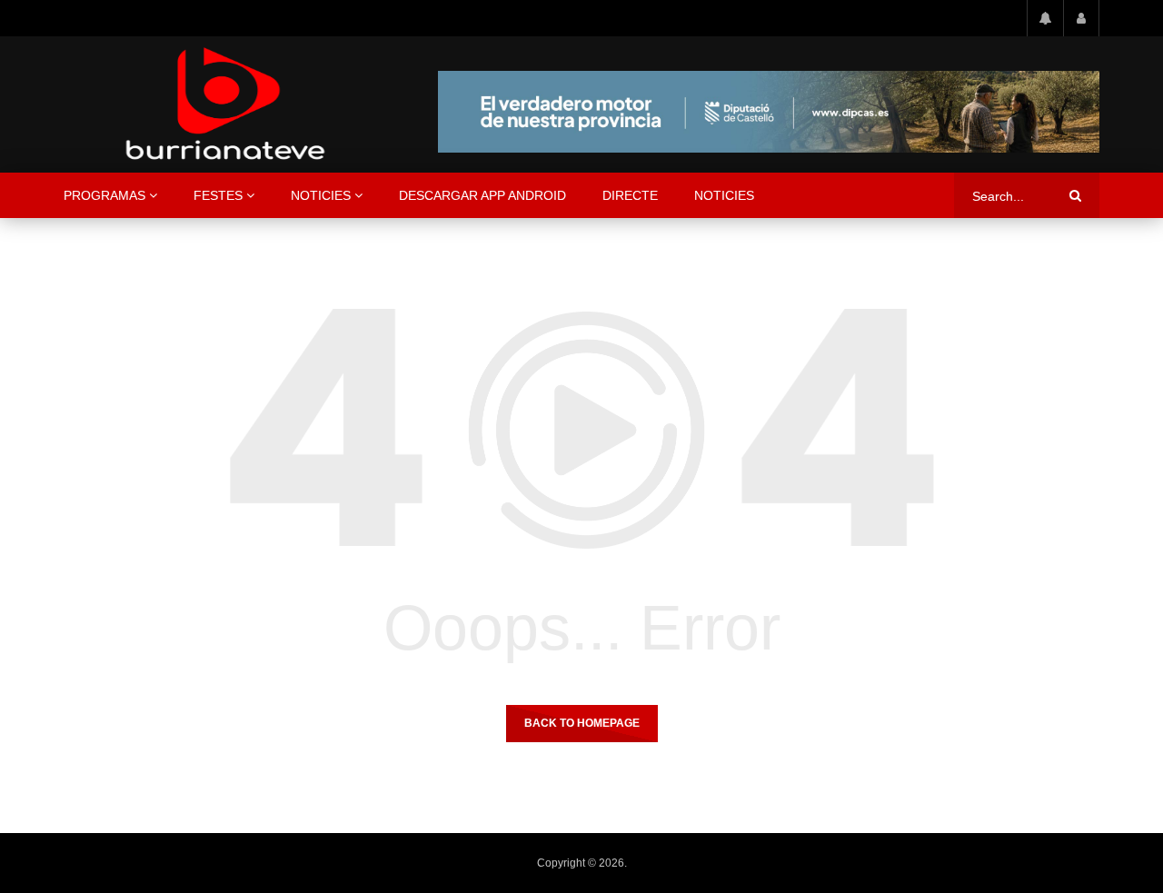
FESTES (218, 195)
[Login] (1081, 18)
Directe (630, 195)
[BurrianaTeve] (225, 104)
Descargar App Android (482, 195)
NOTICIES (321, 195)
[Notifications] (1045, 18)
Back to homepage (582, 723)
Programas (104, 195)
